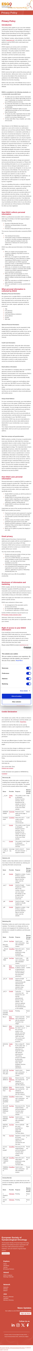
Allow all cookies (16, 696)
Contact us (6, 1253)
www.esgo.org (10, 40)
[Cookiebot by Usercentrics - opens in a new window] (23, 648)
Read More (19, 660)
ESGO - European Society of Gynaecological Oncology (7, 5)
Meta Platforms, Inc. (11, 967)
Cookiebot (4, 773)
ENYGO (5, 1289)
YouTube (11, 941)
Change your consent (7, 768)
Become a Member (8, 1296)
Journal (5, 1267)
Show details (24, 690)
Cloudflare (12, 949)
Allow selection (16, 701)
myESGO (5, 1298)
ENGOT (5, 1290)
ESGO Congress (7, 1275)
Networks (5, 1287)
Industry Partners (9, 1269)
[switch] (28, 673)
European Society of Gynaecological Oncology (12, 1347)
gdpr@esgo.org (24, 645)
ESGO (5, 1264)
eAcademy (6, 1265)
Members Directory (8, 1300)
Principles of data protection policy (12, 614)
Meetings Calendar (8, 1276)
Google (11, 825)
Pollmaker (11, 1194)
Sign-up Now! (25, 1313)
